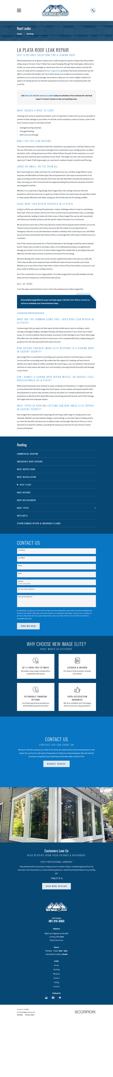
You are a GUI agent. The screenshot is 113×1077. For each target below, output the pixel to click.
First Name (21, 550)
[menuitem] (56, 453)
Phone (20, 566)
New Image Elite (52, 71)
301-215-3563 (56, 921)
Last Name (21, 558)
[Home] (55, 10)
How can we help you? (25, 597)
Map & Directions (56, 940)
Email (19, 573)
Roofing (56, 969)
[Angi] (66, 997)
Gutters (56, 978)
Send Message (28, 626)
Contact (56, 986)
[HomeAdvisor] (60, 997)
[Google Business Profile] (46, 997)
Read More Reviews (56, 886)
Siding (56, 982)
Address (21, 581)
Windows (56, 974)
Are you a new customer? (26, 589)
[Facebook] (53, 997)
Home (56, 965)
